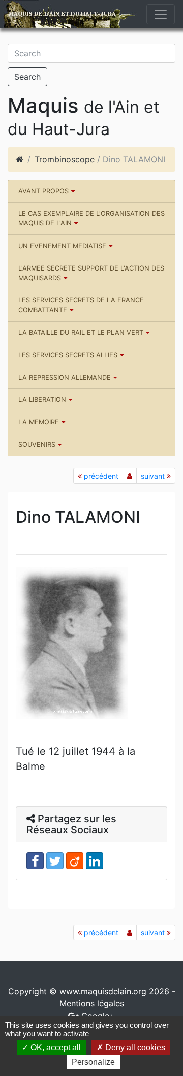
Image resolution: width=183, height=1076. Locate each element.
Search (27, 77)
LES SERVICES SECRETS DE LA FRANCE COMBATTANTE (81, 305)
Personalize (93, 1062)
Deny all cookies (134, 1047)
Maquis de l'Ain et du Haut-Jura (62, 14)
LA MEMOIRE (38, 422)
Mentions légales (91, 1003)
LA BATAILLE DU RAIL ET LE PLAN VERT (80, 333)
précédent (100, 476)
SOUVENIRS (36, 444)
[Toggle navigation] (160, 14)
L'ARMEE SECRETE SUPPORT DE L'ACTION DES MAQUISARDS (91, 273)
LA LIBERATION (42, 400)
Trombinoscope (65, 159)
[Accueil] (19, 159)
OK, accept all (54, 1047)
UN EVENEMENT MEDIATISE (62, 246)
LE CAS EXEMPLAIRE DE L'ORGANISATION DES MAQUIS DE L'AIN (91, 218)
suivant (154, 476)
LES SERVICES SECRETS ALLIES (67, 355)
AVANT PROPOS (43, 191)
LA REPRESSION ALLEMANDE (64, 377)
